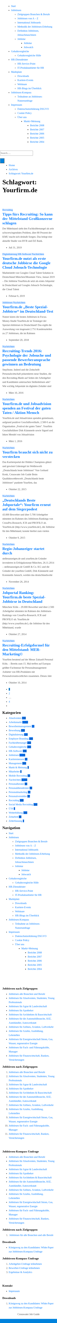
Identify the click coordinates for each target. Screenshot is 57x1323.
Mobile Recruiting (18, 775)
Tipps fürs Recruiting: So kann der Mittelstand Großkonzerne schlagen (27, 218)
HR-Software (25, 254)
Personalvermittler (18, 796)
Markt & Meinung (18, 767)
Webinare (22, 84)
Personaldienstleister (19, 788)
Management (15, 763)
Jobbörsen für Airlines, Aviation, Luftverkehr (31, 1027)
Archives (13, 169)
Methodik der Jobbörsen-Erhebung (34, 26)
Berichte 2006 (37, 133)
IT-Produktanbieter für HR (30, 67)
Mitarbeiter (14, 771)
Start (13, 6)
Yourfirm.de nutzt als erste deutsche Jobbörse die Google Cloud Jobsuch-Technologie (26, 262)
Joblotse (21, 39)
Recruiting (7, 210)
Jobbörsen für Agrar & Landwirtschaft (28, 1006)
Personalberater (16, 784)
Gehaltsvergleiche (20, 51)
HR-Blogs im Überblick (29, 88)
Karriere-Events (25, 80)
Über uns (22, 117)
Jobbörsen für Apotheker (21, 1010)
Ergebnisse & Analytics (20, 1272)
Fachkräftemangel (18, 742)
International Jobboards (29, 22)
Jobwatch (28, 47)
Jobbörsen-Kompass (21, 92)
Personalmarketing (18, 792)
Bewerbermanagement (20, 726)
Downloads (23, 76)
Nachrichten (38, 254)
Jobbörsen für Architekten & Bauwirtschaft (30, 1014)
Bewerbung (14, 730)
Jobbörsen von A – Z (27, 18)
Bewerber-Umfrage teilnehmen (24, 1268)
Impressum (16, 104)
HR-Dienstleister (19, 59)
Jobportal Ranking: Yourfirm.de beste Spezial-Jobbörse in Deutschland (23, 597)
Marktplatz (16, 72)
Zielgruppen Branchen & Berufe (33, 14)
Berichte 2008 (37, 125)
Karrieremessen (16, 759)
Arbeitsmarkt (15, 722)
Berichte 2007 (37, 129)
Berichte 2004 (37, 141)
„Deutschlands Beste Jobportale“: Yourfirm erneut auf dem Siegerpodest (26, 504)
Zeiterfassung (15, 821)
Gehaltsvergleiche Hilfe (29, 55)
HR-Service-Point (26, 63)
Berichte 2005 (37, 137)
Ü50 (11, 808)
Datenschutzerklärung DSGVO (33, 109)
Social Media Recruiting (21, 804)
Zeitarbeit (13, 816)
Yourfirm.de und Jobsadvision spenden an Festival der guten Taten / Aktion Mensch (26, 408)
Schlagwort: (21, 173)
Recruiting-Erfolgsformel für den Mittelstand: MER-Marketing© (26, 649)
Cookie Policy (24, 113)
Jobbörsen (16, 10)
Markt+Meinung (32, 121)
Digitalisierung (10, 254)
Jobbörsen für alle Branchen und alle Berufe (31, 1235)
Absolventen (15, 718)
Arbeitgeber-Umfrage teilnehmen (25, 1264)
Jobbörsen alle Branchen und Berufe (27, 994)
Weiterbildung (16, 812)
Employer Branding (18, 738)
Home (12, 165)
